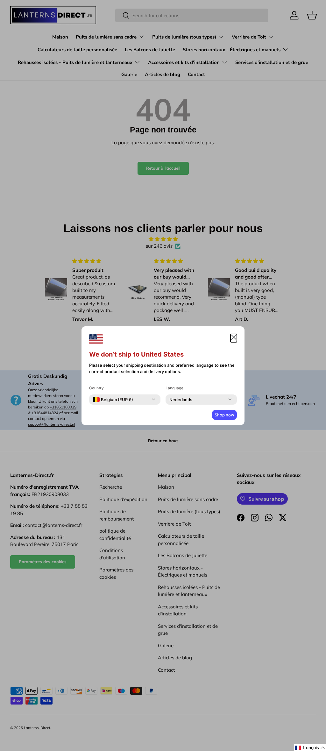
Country (96, 388)
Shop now (224, 414)
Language (174, 388)
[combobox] (113, 399)
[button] (310, 747)
